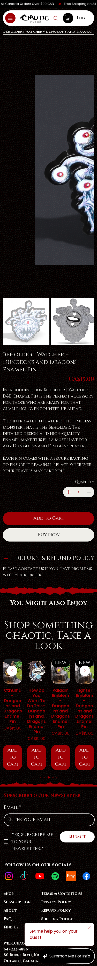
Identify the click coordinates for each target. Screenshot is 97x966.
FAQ (8, 708)
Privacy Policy (56, 691)
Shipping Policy (57, 708)
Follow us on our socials (38, 655)
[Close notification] (89, 928)
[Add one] (68, 282)
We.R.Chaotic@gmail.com (30, 733)
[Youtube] (40, 666)
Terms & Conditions (61, 683)
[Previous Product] (12, 460)
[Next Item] (87, 88)
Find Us (11, 717)
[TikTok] (24, 666)
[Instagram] (9, 666)
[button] (68, 18)
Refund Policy (56, 700)
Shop (9, 683)
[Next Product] (85, 460)
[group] (48, 504)
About (10, 700)
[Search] (55, 18)
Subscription (17, 691)
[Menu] (10, 18)
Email (12, 597)
